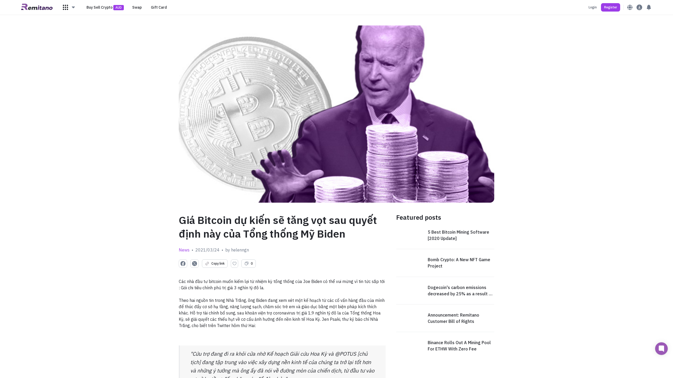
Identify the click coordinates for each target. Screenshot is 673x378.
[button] (69, 7)
